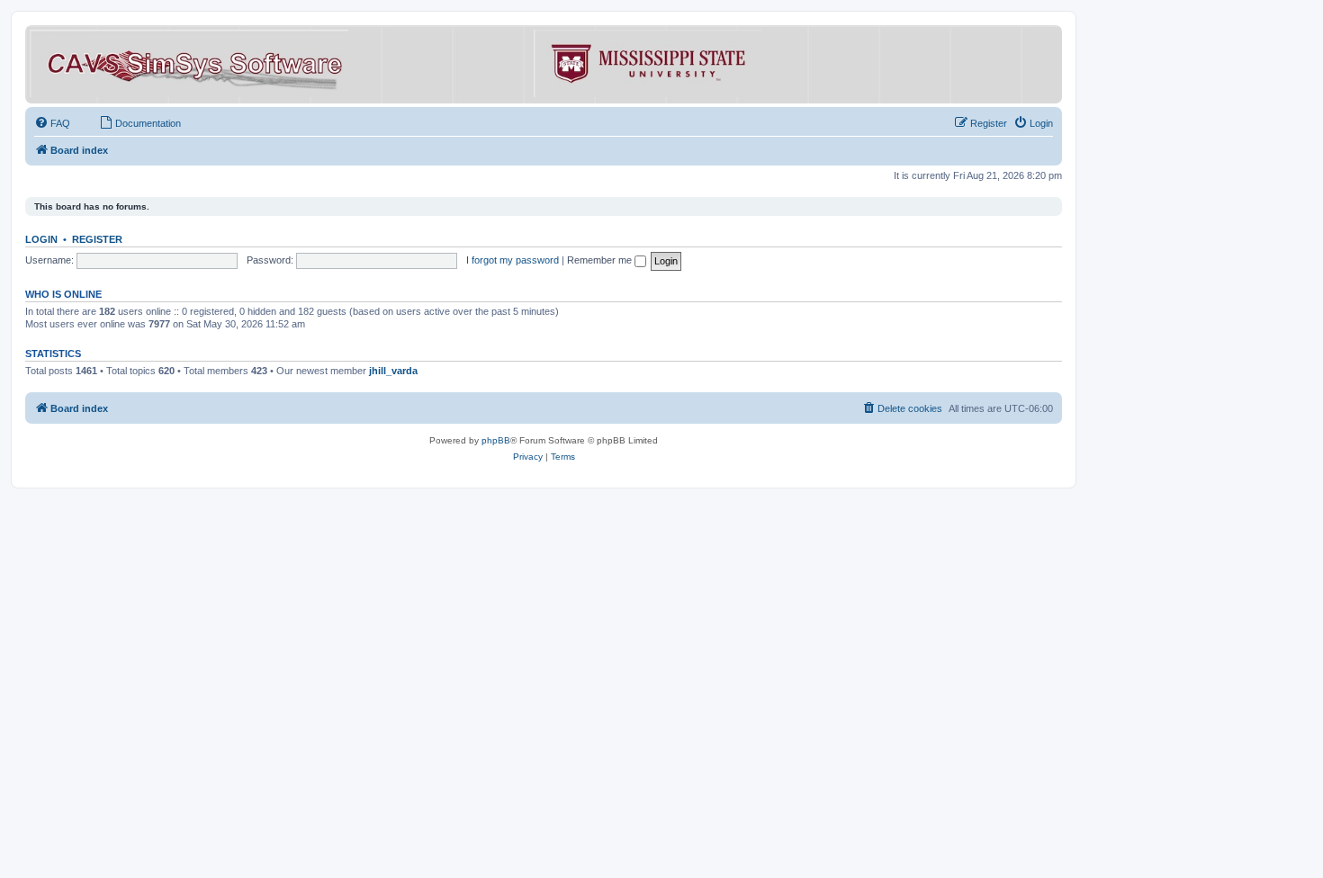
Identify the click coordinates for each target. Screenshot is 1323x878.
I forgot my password (512, 260)
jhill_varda (393, 370)
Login (41, 239)
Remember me (600, 260)
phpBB (496, 440)
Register (97, 239)
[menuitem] (52, 123)
